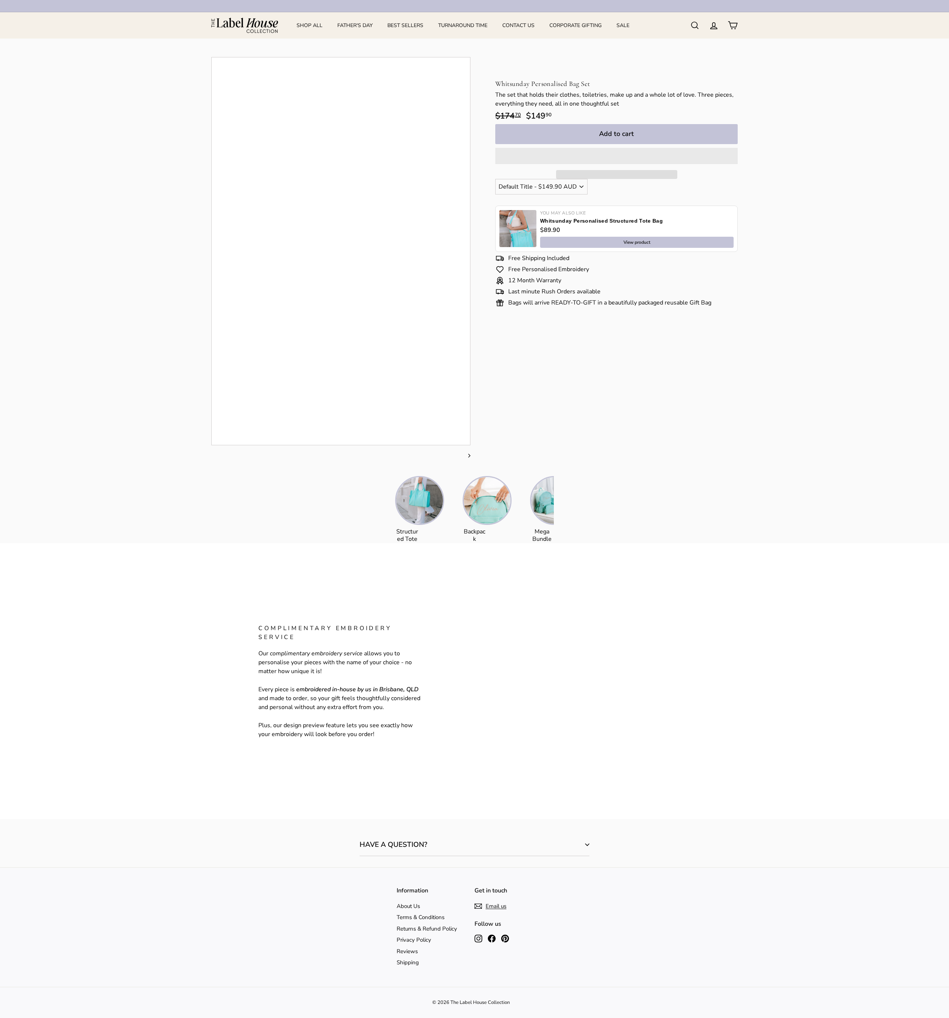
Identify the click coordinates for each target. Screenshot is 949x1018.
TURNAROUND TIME (462, 25)
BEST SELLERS (405, 25)
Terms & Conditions (420, 917)
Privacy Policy (414, 940)
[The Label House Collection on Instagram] (478, 938)
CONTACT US (518, 25)
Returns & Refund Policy (427, 928)
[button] (616, 156)
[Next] (465, 455)
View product (637, 242)
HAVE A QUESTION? (393, 844)
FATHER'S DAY (355, 25)
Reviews (407, 951)
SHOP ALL (310, 25)
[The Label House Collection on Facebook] (492, 938)
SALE (622, 25)
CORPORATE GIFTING (575, 25)
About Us (408, 906)
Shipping (408, 962)
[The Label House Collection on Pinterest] (505, 938)
